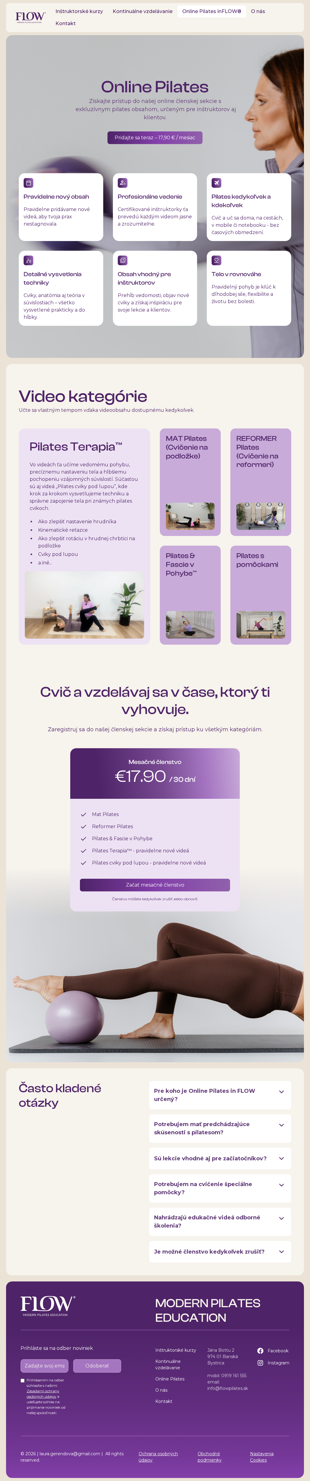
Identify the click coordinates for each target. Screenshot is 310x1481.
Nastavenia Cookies (262, 1457)
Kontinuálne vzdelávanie (143, 11)
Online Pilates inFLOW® (211, 11)
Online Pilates (169, 1379)
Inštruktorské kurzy (79, 11)
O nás (258, 11)
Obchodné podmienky (210, 1457)
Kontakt (65, 23)
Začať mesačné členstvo (155, 885)
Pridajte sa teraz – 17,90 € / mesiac (155, 137)
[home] (31, 17)
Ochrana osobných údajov (158, 1457)
